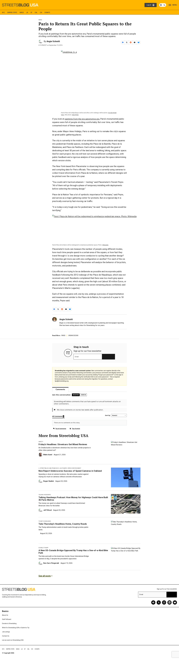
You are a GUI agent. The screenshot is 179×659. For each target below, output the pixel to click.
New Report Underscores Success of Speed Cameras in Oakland (70, 471)
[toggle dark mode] (162, 5)
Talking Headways (45, 494)
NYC (3, 12)
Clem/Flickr (75, 115)
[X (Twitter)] (159, 602)
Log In (149, 5)
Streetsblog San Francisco (49, 468)
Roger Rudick (48, 481)
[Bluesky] (175, 602)
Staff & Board (6, 619)
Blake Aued (47, 455)
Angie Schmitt (53, 41)
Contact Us (5, 636)
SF (31, 12)
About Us (5, 615)
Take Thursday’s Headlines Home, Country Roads (63, 524)
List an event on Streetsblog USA (13, 640)
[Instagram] (164, 602)
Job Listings (6, 632)
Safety (41, 441)
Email (77, 357)
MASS (22, 12)
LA (27, 12)
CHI (41, 12)
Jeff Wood (47, 510)
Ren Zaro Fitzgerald (51, 563)
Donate (47, 12)
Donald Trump (43, 547)
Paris (40, 20)
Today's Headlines (45, 521)
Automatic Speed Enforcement (70, 468)
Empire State (12, 12)
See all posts (45, 576)
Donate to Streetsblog (9, 623)
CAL (36, 12)
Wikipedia (105, 245)
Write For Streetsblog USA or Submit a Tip (15, 627)
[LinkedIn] (169, 602)
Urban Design (73, 335)
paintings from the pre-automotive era (82, 119)
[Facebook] (153, 602)
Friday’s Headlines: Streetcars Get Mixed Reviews (63, 444)
